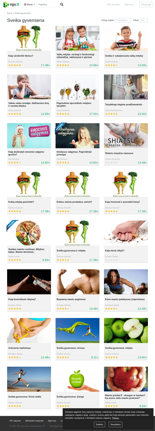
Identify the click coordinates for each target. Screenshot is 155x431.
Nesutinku (115, 424)
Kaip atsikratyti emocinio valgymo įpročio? (26, 153)
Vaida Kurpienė (63, 62)
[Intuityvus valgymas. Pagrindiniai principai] (77, 135)
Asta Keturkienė (63, 110)
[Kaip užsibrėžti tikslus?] (29, 38)
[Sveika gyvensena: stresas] (77, 330)
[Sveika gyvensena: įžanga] (77, 379)
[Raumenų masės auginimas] (77, 281)
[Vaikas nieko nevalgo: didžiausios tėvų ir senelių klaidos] (29, 87)
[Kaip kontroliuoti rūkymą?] (29, 281)
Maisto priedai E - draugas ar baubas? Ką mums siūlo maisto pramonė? (125, 396)
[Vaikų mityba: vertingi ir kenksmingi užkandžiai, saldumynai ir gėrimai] (77, 38)
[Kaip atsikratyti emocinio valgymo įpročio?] (29, 135)
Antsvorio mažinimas (19, 348)
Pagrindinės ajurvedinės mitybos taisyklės (74, 104)
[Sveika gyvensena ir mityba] (77, 233)
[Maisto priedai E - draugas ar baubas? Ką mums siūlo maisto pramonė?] (126, 379)
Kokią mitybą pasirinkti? (21, 202)
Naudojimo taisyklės (59, 426)
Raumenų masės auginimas (71, 299)
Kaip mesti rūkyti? (114, 250)
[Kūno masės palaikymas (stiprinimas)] (126, 281)
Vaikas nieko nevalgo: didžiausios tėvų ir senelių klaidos (28, 104)
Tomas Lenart (14, 256)
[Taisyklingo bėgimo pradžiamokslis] (126, 87)
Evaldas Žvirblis (111, 256)
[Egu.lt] (12, 4)
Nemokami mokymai (34, 421)
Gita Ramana (13, 159)
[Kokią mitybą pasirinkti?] (29, 184)
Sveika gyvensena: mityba (118, 348)
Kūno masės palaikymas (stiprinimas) (125, 299)
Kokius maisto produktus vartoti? (74, 202)
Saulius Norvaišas (112, 159)
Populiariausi (122, 20)
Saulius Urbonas (63, 354)
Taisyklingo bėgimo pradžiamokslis (123, 104)
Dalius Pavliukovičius (114, 110)
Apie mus (129, 4)
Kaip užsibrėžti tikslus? (20, 55)
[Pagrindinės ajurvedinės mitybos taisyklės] (77, 87)
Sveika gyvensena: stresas (71, 348)
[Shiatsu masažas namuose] (126, 135)
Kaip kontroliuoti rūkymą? (22, 299)
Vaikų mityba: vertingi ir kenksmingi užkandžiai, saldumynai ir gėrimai (75, 55)
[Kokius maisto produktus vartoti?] (77, 184)
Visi (143, 20)
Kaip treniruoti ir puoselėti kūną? (122, 202)
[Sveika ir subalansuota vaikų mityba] (126, 38)
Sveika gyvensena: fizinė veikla (24, 396)
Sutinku (99, 424)
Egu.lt (9, 13)
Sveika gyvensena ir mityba (71, 250)
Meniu (29, 4)
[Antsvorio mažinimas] (29, 330)
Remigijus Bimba (64, 305)
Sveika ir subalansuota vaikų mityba (124, 55)
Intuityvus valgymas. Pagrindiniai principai (74, 153)
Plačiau (115, 418)
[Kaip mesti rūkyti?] (126, 233)
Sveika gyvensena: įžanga (70, 396)
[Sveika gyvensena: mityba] (126, 330)
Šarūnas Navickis (15, 62)
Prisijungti (146, 4)
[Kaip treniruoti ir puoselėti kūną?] (126, 184)
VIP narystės (113, 4)
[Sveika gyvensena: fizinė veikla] (29, 379)
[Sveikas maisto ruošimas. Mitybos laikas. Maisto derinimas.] (29, 233)
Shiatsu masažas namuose (119, 153)
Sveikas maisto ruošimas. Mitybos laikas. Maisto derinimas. (26, 250)
